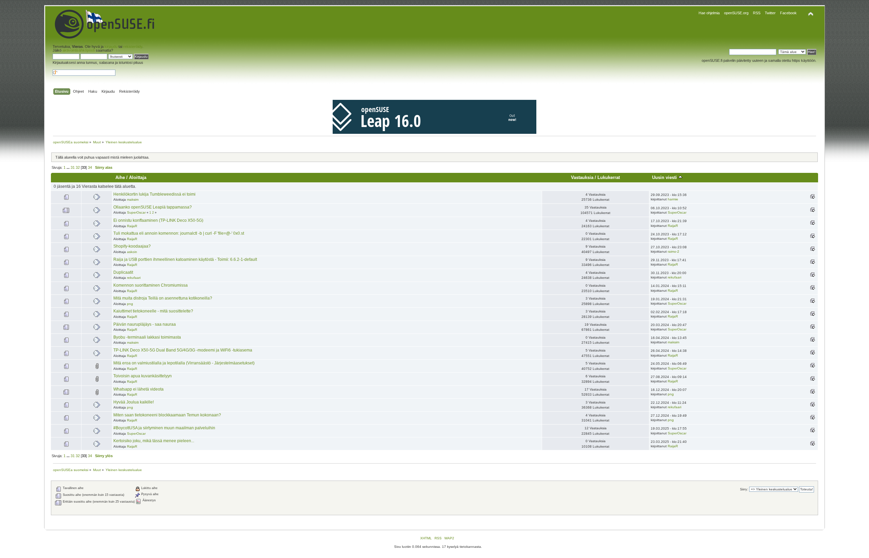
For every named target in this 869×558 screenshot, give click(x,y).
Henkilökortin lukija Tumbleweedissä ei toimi (154, 194)
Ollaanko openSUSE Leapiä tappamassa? (152, 207)
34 (90, 167)
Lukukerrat (608, 177)
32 (78, 167)
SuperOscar (136, 212)
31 (73, 167)
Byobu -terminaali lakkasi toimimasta (147, 337)
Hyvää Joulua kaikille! (133, 402)
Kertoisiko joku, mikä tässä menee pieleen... (153, 440)
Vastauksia (582, 177)
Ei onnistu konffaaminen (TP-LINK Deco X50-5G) (158, 220)
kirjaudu (111, 46)
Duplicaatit (123, 272)
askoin (132, 252)
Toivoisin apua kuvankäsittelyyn (142, 376)
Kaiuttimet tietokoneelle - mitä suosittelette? (153, 311)
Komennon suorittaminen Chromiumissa (150, 285)
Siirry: (744, 489)
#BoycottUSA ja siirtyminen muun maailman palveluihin (164, 428)
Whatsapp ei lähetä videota (138, 389)
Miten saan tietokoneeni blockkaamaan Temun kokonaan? (167, 415)
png (130, 304)
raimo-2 (673, 251)
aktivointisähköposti (78, 50)
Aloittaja (137, 177)
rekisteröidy (132, 46)
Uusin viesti (665, 177)
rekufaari (134, 278)
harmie (673, 199)
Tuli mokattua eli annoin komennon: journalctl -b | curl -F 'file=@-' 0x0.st (178, 233)
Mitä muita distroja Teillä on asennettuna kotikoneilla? (162, 298)
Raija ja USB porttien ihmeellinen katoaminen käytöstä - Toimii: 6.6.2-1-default (185, 259)
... (69, 167)
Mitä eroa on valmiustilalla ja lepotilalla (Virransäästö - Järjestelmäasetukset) (184, 363)
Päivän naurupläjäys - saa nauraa (144, 324)
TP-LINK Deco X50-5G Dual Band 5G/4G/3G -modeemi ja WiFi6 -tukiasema (182, 350)
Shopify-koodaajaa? (132, 246)
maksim (132, 199)
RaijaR (132, 226)
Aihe (120, 177)
